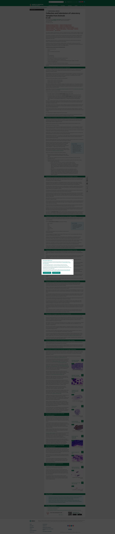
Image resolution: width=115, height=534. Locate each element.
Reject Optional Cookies (56, 272)
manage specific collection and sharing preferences (63, 270)
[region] (57, 267)
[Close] (72, 260)
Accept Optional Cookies (47, 272)
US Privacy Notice (65, 262)
